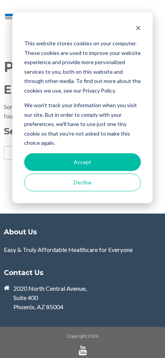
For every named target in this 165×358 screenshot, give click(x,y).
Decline (83, 182)
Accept (82, 162)
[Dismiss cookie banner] (138, 29)
